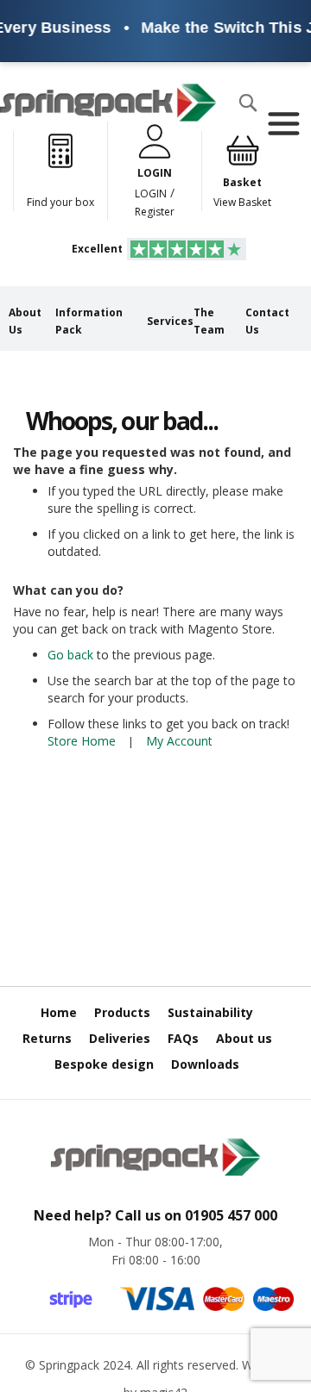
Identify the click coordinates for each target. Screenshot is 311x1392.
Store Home (82, 741)
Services (170, 321)
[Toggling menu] (282, 124)
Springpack (69, 1365)
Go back (70, 654)
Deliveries (119, 1038)
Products (122, 1012)
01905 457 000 (231, 1215)
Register (155, 211)
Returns (47, 1038)
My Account (179, 741)
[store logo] (108, 103)
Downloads (205, 1064)
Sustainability (210, 1012)
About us (244, 1038)
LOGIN (151, 193)
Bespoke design (104, 1064)
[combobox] (57, 137)
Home (59, 1012)
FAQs (183, 1038)
